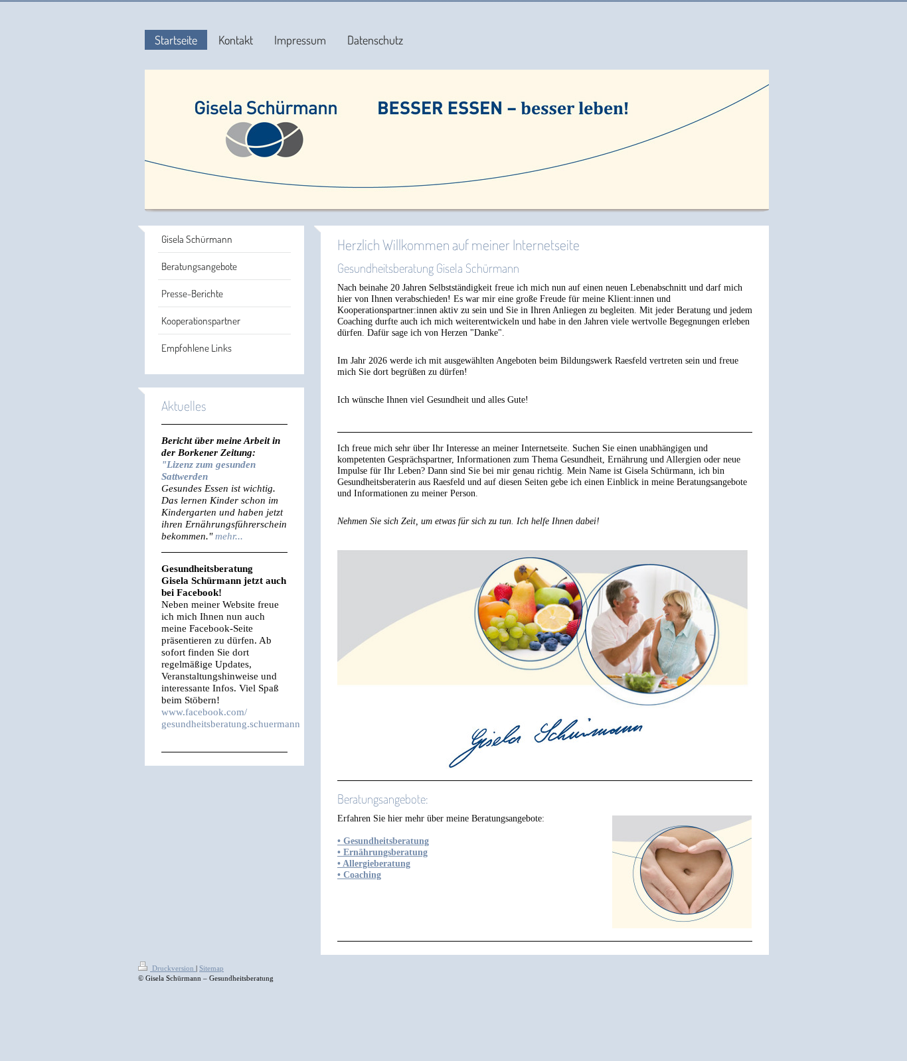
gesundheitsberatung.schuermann (230, 723)
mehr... (229, 535)
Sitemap (211, 968)
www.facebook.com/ (204, 711)
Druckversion (173, 968)
